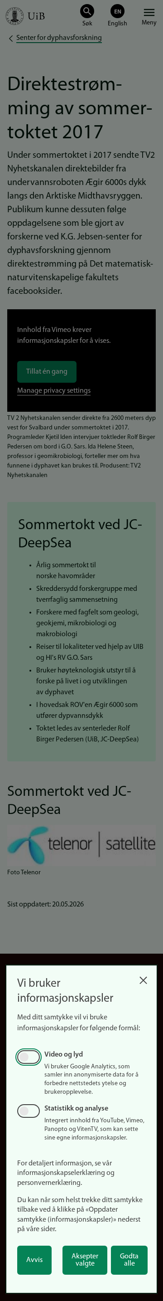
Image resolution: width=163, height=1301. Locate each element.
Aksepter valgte (85, 1260)
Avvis (34, 1260)
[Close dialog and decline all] (143, 978)
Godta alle (129, 1260)
